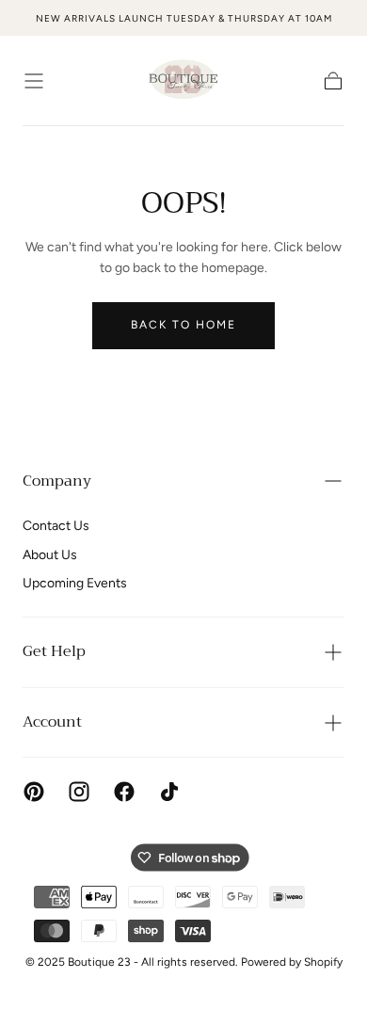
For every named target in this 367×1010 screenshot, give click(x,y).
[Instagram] (79, 791)
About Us (50, 555)
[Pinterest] (34, 791)
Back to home (183, 324)
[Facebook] (124, 791)
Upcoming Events (75, 583)
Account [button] (52, 722)
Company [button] (57, 481)
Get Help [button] (54, 651)
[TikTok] (169, 791)
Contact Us (56, 526)
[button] (34, 81)
